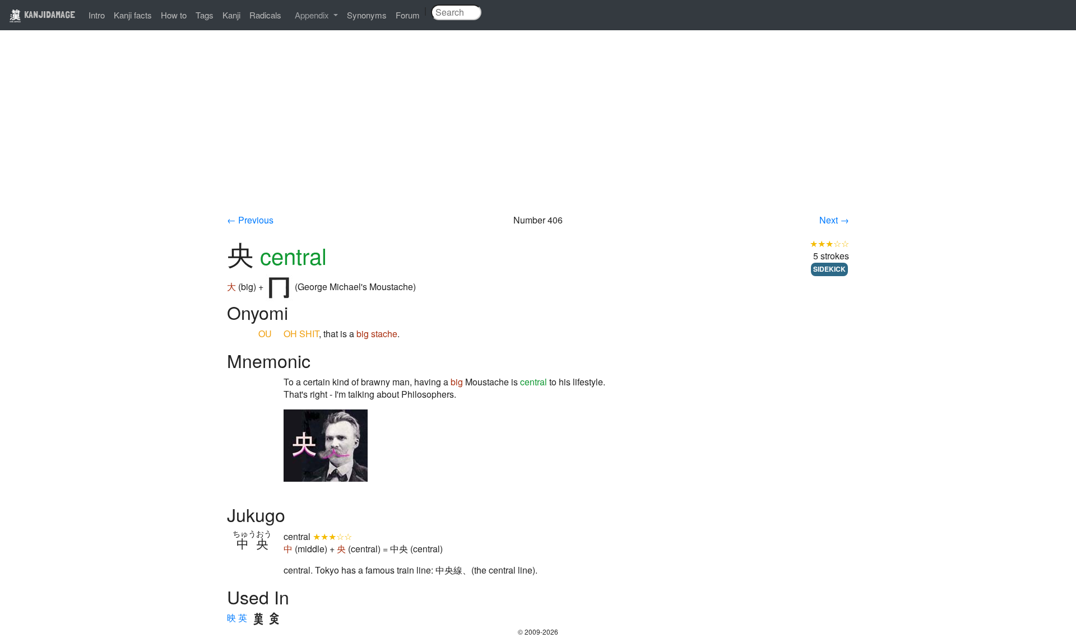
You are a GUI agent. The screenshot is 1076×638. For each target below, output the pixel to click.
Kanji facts (133, 15)
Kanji (231, 15)
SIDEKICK (829, 269)
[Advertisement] (538, 130)
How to (174, 15)
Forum (408, 15)
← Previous (250, 219)
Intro (97, 15)
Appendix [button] (313, 15)
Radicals (265, 15)
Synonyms (367, 15)
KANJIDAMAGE (48, 14)
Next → (834, 219)
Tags (205, 15)
